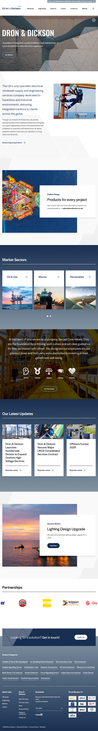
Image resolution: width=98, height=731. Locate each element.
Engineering (6, 700)
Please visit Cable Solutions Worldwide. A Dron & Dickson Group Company (70, 1)
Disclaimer (43, 727)
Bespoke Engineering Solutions (12, 143)
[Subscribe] (61, 708)
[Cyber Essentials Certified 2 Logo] (72, 704)
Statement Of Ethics (22, 727)
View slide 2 (50, 316)
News (20, 706)
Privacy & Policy (33, 727)
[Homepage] (11, 8)
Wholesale (5, 697)
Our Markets (9, 55)
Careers (4, 707)
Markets (4, 704)
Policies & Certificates (22, 713)
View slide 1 (47, 316)
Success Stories (24, 709)
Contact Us (80, 637)
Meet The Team (23, 699)
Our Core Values (49, 389)
